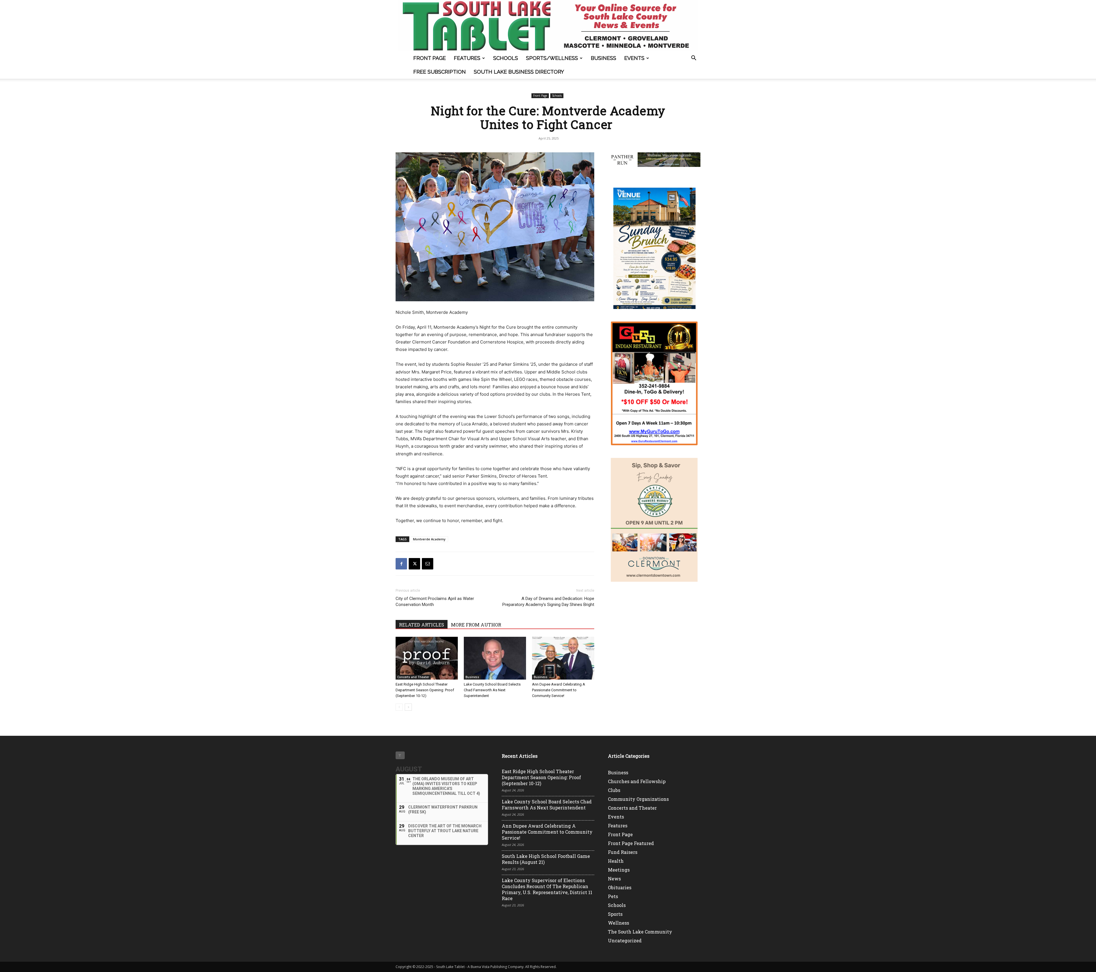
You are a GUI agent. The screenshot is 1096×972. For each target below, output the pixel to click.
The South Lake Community (640, 932)
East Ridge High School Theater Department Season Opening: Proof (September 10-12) (425, 690)
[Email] (427, 563)
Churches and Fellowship (637, 781)
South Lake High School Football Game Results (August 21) (546, 859)
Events (634, 58)
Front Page (429, 58)
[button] (693, 58)
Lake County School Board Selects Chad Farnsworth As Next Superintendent (492, 690)
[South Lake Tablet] (548, 25)
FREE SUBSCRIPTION (439, 72)
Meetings (619, 870)
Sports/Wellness (552, 58)
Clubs (614, 790)
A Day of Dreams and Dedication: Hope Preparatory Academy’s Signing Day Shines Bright (548, 601)
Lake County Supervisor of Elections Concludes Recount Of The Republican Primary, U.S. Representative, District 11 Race (547, 889)
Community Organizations (638, 799)
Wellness (618, 923)
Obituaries (619, 887)
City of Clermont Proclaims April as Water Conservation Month (435, 601)
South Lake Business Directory (519, 72)
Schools (505, 58)
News (614, 879)
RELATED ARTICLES (421, 625)
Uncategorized (625, 940)
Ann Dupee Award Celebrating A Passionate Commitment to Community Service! (558, 690)
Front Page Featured (631, 843)
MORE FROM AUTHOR (476, 625)
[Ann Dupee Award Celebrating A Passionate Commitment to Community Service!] (563, 658)
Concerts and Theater (413, 677)
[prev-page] (399, 707)
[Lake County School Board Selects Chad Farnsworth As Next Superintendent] (495, 658)
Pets (613, 896)
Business (603, 58)
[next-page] (408, 707)
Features (467, 58)
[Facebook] (401, 563)
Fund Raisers (622, 852)
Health (616, 861)
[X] (414, 563)
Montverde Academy (429, 539)
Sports (615, 914)
